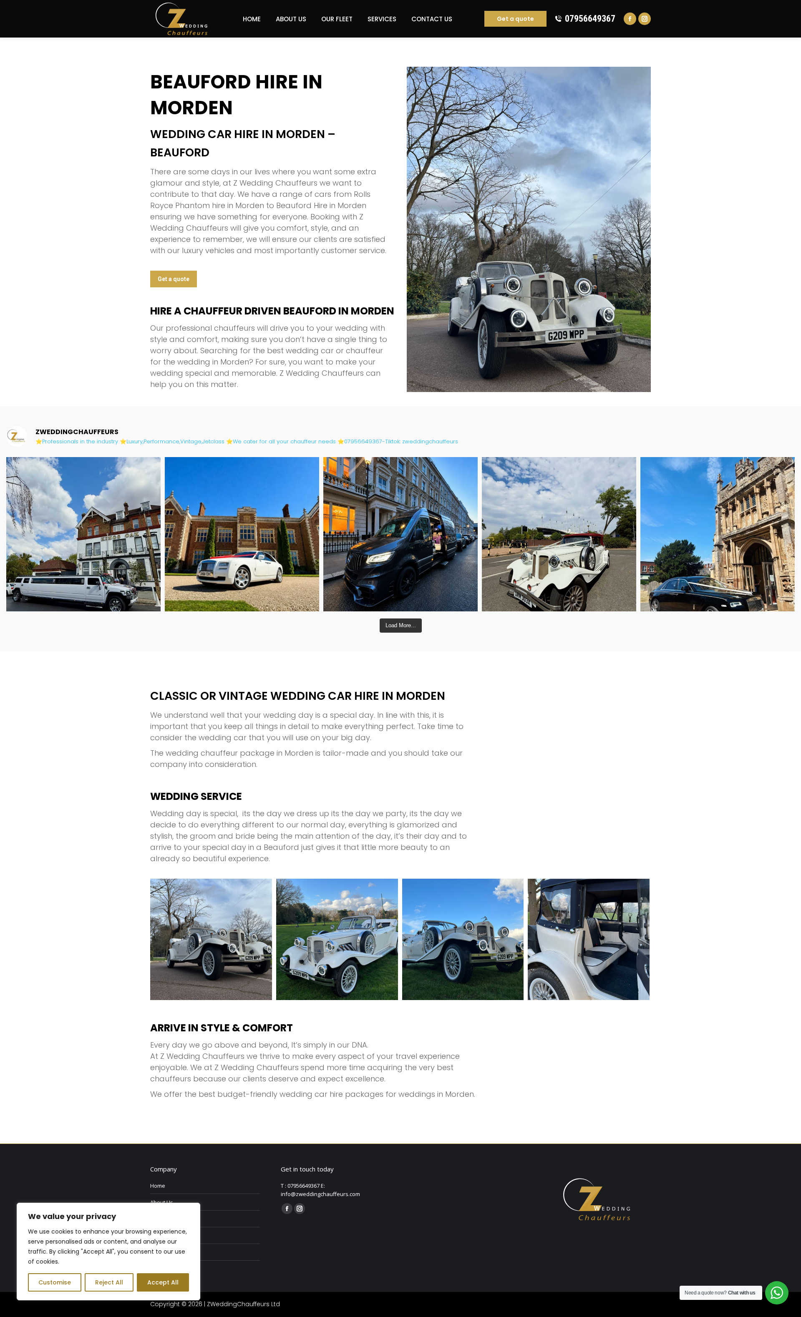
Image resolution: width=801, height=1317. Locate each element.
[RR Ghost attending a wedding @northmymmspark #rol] (242, 534)
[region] (108, 1251)
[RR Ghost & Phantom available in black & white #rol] (717, 534)
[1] (211, 939)
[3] (463, 939)
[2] (337, 939)
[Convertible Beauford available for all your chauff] (559, 534)
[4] (589, 939)
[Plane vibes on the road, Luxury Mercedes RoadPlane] (400, 534)
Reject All (109, 1282)
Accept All (163, 1282)
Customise (54, 1282)
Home (157, 1185)
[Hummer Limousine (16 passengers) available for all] (83, 534)
